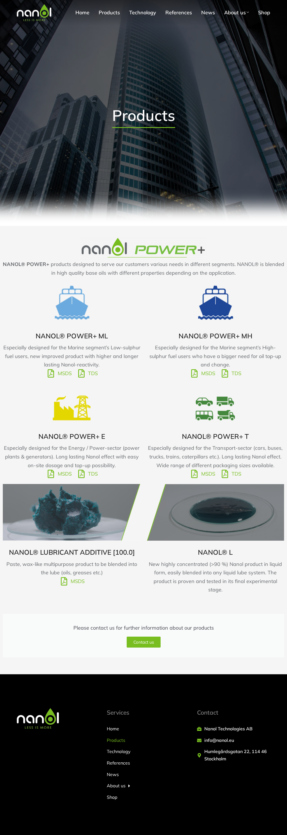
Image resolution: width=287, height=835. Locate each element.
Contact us (143, 642)
